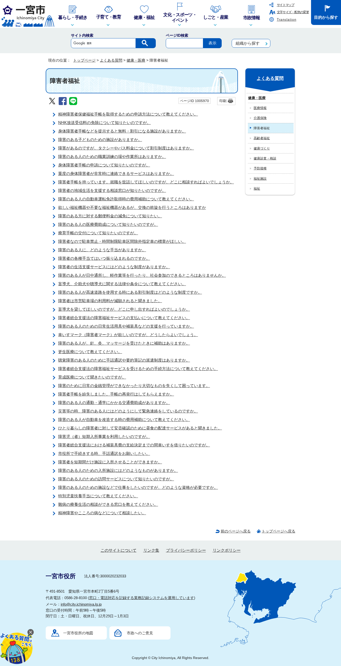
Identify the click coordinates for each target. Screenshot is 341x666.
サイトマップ (285, 5)
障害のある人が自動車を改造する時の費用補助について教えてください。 (124, 419)
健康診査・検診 (265, 158)
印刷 (222, 101)
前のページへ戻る (236, 531)
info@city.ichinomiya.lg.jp (81, 604)
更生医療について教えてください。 (90, 352)
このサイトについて (119, 550)
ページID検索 (177, 35)
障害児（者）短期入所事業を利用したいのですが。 (104, 436)
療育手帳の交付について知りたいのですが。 (98, 233)
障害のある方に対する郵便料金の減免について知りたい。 (110, 216)
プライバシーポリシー (186, 550)
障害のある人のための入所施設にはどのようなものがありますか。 (118, 470)
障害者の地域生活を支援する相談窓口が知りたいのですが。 (112, 190)
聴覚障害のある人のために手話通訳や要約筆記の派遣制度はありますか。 (124, 360)
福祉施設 (260, 178)
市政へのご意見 (140, 633)
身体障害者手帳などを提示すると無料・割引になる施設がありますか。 (122, 131)
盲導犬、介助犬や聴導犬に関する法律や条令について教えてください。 (122, 284)
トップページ (84, 60)
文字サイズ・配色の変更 (293, 12)
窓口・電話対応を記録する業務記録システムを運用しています (141, 598)
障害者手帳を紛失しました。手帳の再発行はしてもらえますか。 (116, 394)
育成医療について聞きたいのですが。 (92, 377)
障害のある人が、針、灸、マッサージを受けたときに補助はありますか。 (124, 343)
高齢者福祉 (262, 138)
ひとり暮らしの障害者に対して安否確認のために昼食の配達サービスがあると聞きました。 (140, 428)
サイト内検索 (82, 35)
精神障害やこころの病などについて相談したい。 (102, 513)
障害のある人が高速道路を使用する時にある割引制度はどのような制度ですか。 (130, 292)
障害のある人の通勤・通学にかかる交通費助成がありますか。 (114, 402)
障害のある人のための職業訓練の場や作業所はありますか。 (112, 156)
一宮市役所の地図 (78, 633)
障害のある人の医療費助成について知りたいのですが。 (108, 224)
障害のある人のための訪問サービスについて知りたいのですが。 (116, 479)
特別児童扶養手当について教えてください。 (98, 496)
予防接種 (260, 168)
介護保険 (260, 118)
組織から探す (248, 43)
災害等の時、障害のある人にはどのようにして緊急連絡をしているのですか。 (128, 411)
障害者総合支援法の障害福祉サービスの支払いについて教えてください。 (124, 318)
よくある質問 (111, 60)
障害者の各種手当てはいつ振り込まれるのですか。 (104, 258)
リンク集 (151, 550)
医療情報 (260, 108)
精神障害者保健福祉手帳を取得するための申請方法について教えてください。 (128, 114)
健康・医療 (136, 60)
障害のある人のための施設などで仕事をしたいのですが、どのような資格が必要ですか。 (138, 487)
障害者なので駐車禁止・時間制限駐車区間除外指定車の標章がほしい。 (122, 241)
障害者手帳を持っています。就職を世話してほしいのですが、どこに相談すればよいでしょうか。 (146, 182)
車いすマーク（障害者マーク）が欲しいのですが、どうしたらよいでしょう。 (128, 335)
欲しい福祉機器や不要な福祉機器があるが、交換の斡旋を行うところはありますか (132, 207)
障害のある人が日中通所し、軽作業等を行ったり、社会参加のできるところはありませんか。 (142, 275)
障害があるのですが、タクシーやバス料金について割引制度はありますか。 (126, 148)
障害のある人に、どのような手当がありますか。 (102, 250)
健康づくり (262, 148)
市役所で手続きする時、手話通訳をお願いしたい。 (104, 453)
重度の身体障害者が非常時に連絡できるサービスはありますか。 (116, 173)
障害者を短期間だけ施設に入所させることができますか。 (110, 462)
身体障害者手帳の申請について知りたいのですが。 (104, 165)
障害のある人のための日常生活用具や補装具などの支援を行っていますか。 (126, 326)
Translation (286, 19)
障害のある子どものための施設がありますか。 (100, 139)
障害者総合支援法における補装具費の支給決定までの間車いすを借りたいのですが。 (134, 445)
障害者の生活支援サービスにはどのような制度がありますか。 (114, 267)
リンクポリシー (227, 550)
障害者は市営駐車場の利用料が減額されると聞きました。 (110, 301)
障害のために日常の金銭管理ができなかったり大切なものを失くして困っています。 (134, 386)
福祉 (257, 188)
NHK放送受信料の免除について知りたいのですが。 (104, 123)
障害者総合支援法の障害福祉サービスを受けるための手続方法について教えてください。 (138, 369)
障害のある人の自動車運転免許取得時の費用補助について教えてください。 (126, 199)
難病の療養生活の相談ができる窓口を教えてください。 (108, 504)
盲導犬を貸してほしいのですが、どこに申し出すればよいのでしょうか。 (124, 309)
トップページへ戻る (278, 531)
